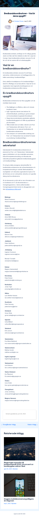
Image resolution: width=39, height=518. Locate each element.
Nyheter (15, 469)
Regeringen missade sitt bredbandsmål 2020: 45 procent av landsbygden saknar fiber (18, 464)
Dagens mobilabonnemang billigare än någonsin (19, 500)
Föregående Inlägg (8, 424)
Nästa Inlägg (33, 424)
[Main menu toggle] (35, 3)
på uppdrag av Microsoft (13, 189)
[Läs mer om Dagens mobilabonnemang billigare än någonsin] (19, 485)
